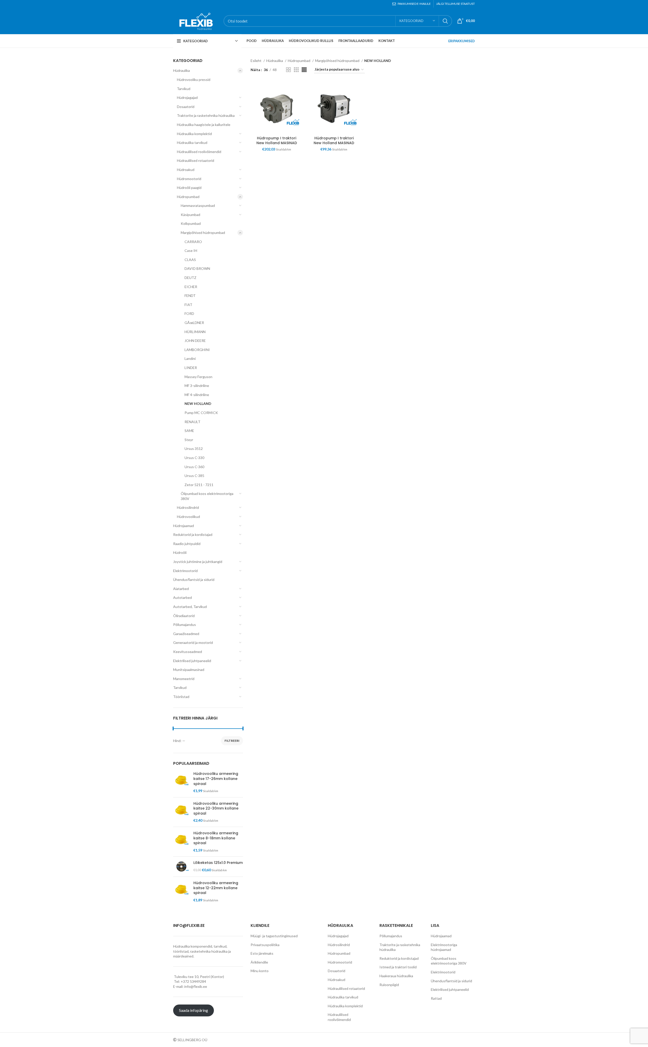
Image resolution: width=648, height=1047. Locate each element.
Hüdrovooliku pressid (193, 79)
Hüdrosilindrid (188, 507)
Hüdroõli (180, 552)
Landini (190, 358)
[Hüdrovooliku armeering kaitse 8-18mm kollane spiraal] (181, 842)
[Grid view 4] (304, 69)
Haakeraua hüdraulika (396, 976)
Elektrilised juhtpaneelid (192, 661)
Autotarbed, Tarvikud (190, 606)
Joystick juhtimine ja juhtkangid (197, 561)
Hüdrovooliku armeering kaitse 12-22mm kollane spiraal (215, 888)
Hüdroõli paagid (189, 187)
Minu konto (260, 971)
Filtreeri (232, 741)
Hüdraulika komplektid (194, 134)
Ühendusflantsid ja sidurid (193, 579)
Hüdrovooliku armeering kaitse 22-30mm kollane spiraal (215, 808)
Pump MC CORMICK (201, 412)
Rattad (436, 998)
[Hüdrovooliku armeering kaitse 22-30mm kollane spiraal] (181, 812)
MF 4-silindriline (197, 394)
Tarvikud (183, 88)
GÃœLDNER (194, 322)
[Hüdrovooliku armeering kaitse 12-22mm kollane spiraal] (181, 891)
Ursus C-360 (194, 467)
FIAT (188, 304)
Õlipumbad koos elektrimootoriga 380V (207, 496)
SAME (189, 430)
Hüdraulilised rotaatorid (195, 160)
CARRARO (193, 241)
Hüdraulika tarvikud (192, 142)
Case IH (191, 250)
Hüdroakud (185, 169)
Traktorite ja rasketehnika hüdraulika (206, 115)
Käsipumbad (190, 214)
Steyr (189, 440)
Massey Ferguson (198, 377)
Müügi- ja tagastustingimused (274, 936)
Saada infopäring (193, 1010)
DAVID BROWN (197, 268)
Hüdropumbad (188, 196)
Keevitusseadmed (187, 651)
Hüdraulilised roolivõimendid (199, 151)
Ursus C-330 (194, 457)
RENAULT (192, 422)
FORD (189, 313)
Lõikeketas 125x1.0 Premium (218, 862)
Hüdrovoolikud (188, 516)
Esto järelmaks (262, 953)
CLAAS (190, 259)
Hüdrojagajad (187, 97)
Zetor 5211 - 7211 (199, 485)
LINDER (191, 367)
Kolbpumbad (191, 223)
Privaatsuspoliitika (265, 945)
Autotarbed (182, 597)
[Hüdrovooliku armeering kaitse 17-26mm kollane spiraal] (181, 782)
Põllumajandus (184, 624)
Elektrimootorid (185, 571)
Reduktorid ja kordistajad (192, 534)
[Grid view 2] (288, 69)
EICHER (191, 287)
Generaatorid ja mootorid (193, 642)
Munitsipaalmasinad (188, 669)
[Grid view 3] (296, 69)
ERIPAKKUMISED (461, 41)
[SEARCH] (445, 21)
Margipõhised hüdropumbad (203, 232)
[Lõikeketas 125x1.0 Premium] (181, 866)
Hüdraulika (181, 70)
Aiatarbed (181, 588)
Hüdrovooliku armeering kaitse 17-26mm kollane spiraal (215, 778)
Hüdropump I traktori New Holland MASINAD (276, 141)
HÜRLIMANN (195, 332)
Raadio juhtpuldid (186, 543)
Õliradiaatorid (184, 616)
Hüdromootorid (189, 179)
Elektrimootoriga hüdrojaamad (444, 947)
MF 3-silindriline (197, 385)
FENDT (190, 295)
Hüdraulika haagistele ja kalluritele (203, 124)
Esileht (256, 60)
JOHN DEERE (195, 340)
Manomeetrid (183, 679)
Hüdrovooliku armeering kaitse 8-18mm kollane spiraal (215, 838)
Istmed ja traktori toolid (398, 967)
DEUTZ (190, 277)
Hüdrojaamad (183, 526)
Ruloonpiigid (389, 985)
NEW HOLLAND (198, 403)
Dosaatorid (185, 106)
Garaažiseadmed (186, 633)
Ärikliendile (259, 962)
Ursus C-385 (194, 475)
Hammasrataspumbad (198, 205)
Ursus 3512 (194, 448)
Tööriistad (181, 696)
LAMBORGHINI (197, 349)
